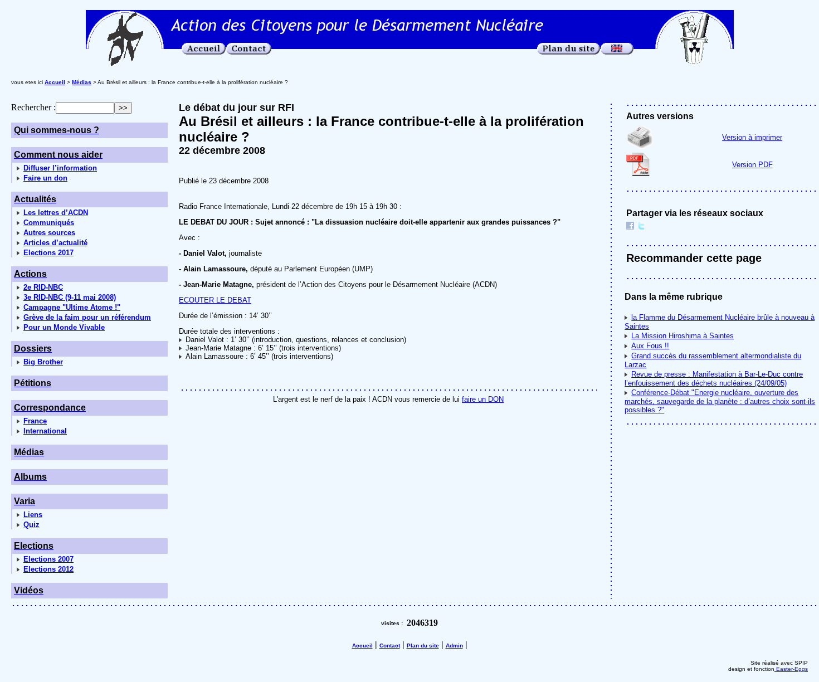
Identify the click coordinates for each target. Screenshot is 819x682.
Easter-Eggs (791, 669)
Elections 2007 (48, 559)
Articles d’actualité (55, 242)
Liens (32, 514)
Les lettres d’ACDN (55, 212)
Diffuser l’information (60, 168)
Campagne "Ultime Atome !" (71, 307)
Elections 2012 (48, 569)
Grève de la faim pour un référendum (87, 317)
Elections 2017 (48, 253)
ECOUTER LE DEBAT (215, 300)
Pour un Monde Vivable (64, 327)
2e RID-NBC (43, 287)
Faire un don (45, 178)
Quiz (31, 524)
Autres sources (49, 232)
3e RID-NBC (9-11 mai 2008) (69, 297)
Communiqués (48, 222)
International (45, 431)
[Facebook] (630, 227)
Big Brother (43, 362)
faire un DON (483, 399)
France (35, 421)
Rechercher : (33, 107)
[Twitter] (641, 227)
